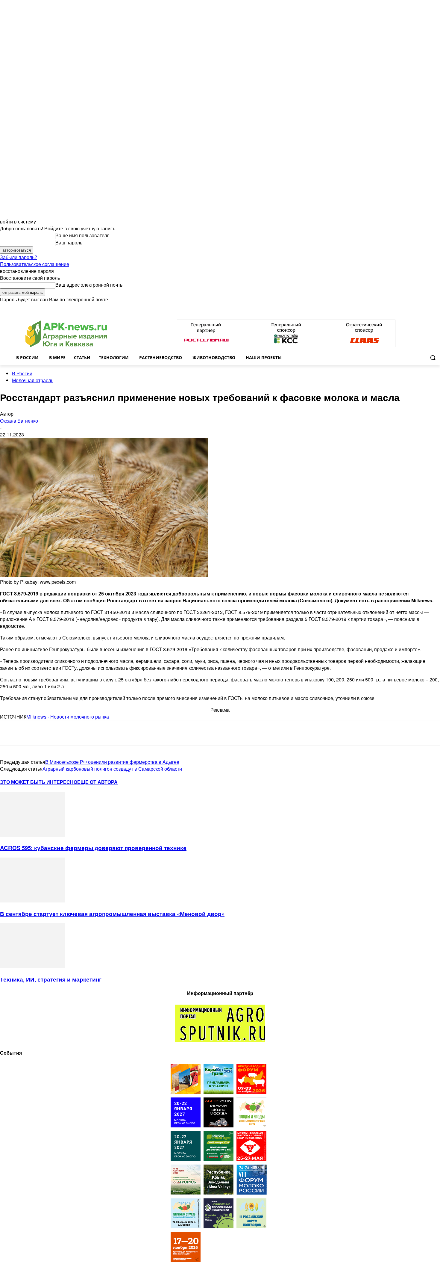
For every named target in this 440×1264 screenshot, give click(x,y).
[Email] (52, 733)
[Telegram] (9, 733)
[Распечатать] (95, 733)
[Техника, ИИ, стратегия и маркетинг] (32, 966)
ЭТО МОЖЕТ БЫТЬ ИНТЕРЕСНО (38, 781)
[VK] (30, 733)
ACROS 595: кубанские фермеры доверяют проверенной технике (93, 848)
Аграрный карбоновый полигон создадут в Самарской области (112, 768)
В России (22, 373)
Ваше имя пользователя (82, 235)
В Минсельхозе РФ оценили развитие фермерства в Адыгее (112, 761)
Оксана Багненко (19, 420)
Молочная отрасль (32, 380)
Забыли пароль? (18, 257)
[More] (117, 733)
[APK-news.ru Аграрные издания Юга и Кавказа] (66, 333)
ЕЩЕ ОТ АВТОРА (97, 781)
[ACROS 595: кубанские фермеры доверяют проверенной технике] (32, 834)
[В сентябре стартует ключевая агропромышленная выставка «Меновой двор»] (32, 900)
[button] (433, 357)
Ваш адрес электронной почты (89, 284)
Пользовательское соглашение (34, 264)
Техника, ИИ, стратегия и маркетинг (50, 979)
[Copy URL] (74, 733)
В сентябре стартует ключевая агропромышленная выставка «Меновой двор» (112, 914)
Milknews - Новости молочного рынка (67, 716)
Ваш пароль (68, 242)
